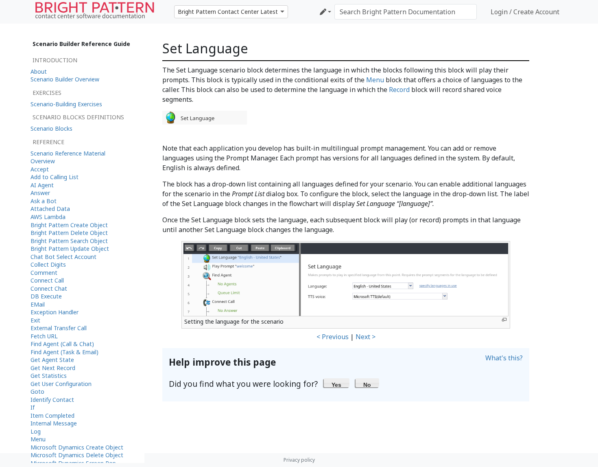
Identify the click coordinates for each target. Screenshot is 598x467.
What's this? (504, 357)
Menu (375, 79)
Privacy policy (299, 459)
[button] (336, 382)
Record (399, 89)
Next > (365, 336)
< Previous (332, 336)
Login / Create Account (525, 11)
